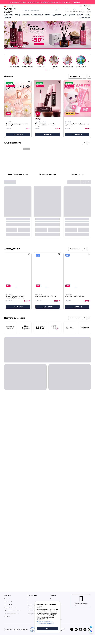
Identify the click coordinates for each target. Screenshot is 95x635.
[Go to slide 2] (47, 289)
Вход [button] (81, 6)
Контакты (7, 616)
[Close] (84, 2)
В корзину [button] (19, 135)
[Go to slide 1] (46, 289)
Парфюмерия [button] (37, 15)
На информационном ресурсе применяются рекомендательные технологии (45, 623)
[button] (47, 2)
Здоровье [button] (57, 15)
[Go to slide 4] (78, 289)
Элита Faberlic (8, 605)
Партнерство (31, 614)
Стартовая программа (33, 611)
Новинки (9, 15)
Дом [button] (65, 15)
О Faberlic (7, 599)
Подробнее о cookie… (42, 620)
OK (47, 629)
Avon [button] (87, 15)
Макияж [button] (25, 15)
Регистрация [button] (87, 6)
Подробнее (76, 2)
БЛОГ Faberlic (8, 602)
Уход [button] (17, 15)
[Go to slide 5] (49, 289)
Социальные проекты (10, 608)
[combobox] (38, 10)
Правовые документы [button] (10, 614)
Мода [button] (47, 15)
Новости (29, 599)
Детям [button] (72, 15)
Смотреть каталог (32, 602)
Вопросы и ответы (55, 599)
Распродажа (84, 18)
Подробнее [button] (47, 135)
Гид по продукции (32, 605)
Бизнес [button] (80, 15)
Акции (8, 18)
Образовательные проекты (12, 611)
